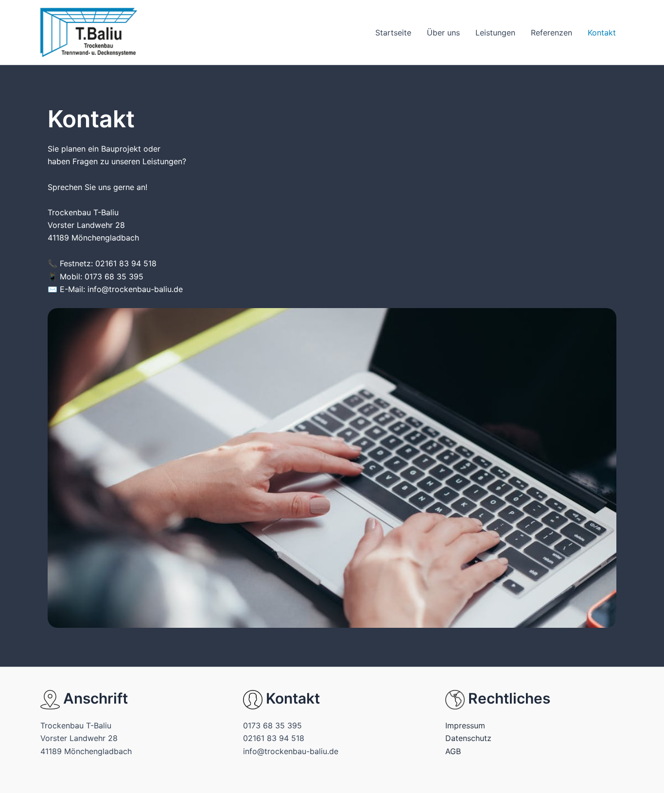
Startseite (393, 32)
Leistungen (495, 32)
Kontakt (602, 32)
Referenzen (551, 32)
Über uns (443, 32)
